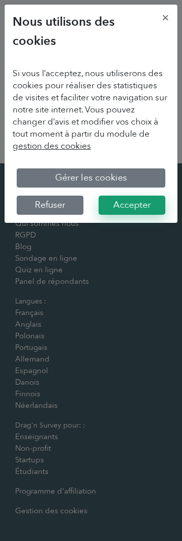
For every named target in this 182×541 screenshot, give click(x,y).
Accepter (132, 205)
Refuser (50, 205)
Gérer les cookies (91, 177)
